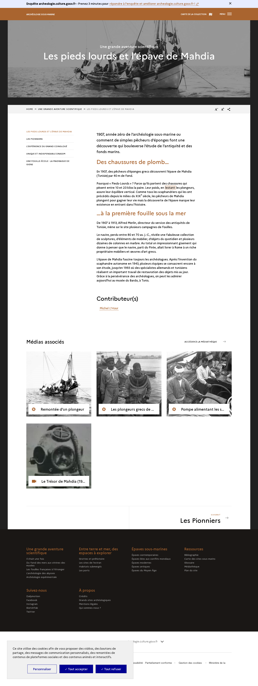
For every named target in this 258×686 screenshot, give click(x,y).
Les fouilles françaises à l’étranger (45, 569)
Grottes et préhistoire (91, 558)
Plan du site (190, 570)
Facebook (31, 599)
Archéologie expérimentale (41, 576)
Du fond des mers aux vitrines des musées (45, 564)
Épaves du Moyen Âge (144, 570)
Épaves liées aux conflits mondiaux (151, 558)
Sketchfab (32, 607)
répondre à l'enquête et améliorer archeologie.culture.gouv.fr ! (152, 3)
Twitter (30, 611)
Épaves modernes (141, 562)
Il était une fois (35, 558)
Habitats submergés (90, 566)
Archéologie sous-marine (40, 14)
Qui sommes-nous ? (90, 607)
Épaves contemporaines (145, 554)
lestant (170, 187)
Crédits (83, 596)
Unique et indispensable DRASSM (45, 153)
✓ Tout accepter (76, 669)
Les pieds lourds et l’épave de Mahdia (49, 131)
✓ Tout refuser (111, 669)
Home (29, 109)
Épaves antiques (141, 566)
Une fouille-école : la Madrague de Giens (47, 162)
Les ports (84, 570)
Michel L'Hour (109, 308)
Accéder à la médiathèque (200, 341)
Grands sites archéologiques (95, 599)
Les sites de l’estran (90, 562)
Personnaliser (42, 669)
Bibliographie (191, 554)
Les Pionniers (34, 138)
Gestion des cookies (190, 662)
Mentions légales (88, 603)
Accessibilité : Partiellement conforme (150, 662)
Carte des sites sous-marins (199, 558)
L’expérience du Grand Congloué (46, 146)
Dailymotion (33, 596)
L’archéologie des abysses (40, 573)
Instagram (32, 603)
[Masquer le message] (230, 3)
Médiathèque (191, 566)
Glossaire (189, 562)
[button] (229, 109)
